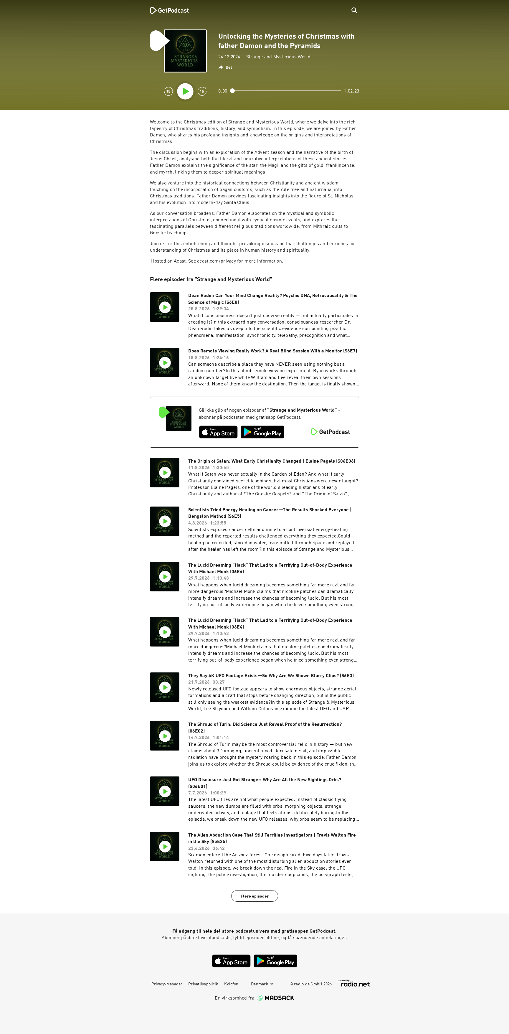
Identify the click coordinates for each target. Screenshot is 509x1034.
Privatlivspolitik (203, 984)
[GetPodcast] (165, 10)
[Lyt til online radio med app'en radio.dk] (354, 983)
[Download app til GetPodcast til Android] (262, 432)
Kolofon (231, 984)
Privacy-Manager (166, 984)
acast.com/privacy (216, 261)
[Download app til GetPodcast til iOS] (218, 432)
